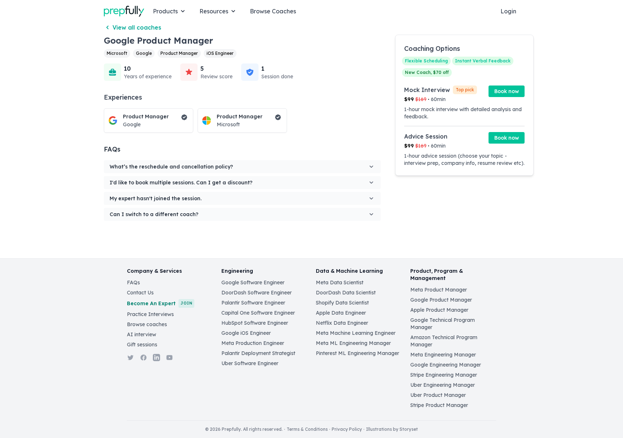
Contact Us (140, 292)
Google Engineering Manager (445, 365)
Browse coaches (147, 324)
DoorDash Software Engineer (256, 292)
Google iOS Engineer (246, 333)
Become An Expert (159, 303)
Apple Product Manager (439, 310)
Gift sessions (142, 344)
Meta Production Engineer (252, 343)
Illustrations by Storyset (392, 429)
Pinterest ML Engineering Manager (357, 353)
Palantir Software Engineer (253, 302)
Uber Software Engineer (249, 363)
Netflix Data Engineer (342, 323)
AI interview (141, 334)
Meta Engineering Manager (443, 354)
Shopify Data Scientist (342, 302)
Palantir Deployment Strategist (258, 353)
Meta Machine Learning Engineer (356, 333)
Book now (506, 91)
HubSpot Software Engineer (254, 323)
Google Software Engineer (252, 282)
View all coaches (136, 27)
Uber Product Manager (438, 395)
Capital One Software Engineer (258, 313)
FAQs (133, 282)
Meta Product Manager (438, 289)
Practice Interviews (150, 314)
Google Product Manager (441, 300)
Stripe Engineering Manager (443, 375)
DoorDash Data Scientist (346, 292)
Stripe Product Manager (439, 405)
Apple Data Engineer (341, 313)
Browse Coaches (273, 11)
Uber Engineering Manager (442, 385)
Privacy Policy (347, 429)
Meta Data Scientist (339, 282)
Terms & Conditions (307, 429)
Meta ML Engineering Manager (353, 343)
